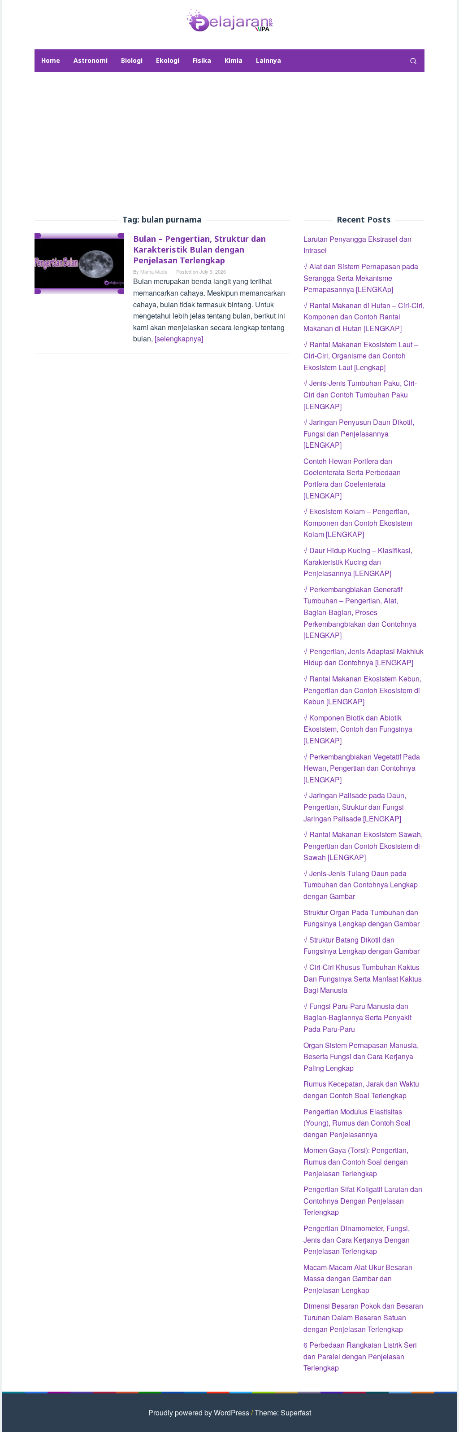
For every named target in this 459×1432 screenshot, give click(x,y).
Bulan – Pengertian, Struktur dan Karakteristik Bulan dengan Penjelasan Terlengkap (199, 249)
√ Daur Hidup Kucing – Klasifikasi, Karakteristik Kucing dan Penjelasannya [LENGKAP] (357, 561)
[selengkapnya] (179, 338)
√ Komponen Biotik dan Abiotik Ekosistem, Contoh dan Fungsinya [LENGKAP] (357, 729)
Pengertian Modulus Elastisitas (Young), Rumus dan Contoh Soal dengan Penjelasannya (357, 1122)
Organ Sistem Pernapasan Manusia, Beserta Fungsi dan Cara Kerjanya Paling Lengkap (361, 1056)
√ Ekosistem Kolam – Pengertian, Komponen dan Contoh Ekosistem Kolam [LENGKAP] (357, 522)
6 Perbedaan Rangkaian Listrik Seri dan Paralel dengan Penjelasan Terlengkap (360, 1356)
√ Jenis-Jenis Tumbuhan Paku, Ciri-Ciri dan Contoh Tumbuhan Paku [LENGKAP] (360, 394)
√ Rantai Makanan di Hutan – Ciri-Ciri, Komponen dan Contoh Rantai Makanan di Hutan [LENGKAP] (363, 316)
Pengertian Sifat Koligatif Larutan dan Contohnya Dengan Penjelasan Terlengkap (362, 1200)
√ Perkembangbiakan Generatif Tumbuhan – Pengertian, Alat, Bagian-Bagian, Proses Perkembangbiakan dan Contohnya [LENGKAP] (359, 612)
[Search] (413, 60)
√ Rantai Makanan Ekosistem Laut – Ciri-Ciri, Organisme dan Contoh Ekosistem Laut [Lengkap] (360, 355)
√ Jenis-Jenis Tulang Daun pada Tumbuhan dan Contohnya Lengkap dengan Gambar (360, 884)
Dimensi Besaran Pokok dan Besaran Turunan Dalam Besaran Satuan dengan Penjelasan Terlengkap (363, 1317)
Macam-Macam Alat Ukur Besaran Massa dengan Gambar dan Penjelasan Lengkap (357, 1278)
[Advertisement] (229, 143)
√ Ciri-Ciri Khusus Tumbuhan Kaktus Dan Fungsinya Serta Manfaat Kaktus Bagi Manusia (362, 978)
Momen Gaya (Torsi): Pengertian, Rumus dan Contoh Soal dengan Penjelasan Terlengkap (355, 1161)
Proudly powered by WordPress (198, 1412)
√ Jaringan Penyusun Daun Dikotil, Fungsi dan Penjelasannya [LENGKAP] (358, 433)
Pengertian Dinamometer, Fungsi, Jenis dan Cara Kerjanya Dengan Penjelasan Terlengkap (356, 1239)
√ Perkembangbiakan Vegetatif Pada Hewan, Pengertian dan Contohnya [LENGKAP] (361, 768)
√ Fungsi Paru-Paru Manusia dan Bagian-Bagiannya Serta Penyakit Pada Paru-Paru (357, 1017)
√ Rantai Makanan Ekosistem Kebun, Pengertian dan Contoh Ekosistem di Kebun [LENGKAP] (362, 690)
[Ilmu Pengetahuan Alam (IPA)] (229, 19)
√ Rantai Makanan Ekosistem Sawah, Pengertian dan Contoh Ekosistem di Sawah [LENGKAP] (363, 845)
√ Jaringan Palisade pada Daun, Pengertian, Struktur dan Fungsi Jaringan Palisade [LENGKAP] (354, 806)
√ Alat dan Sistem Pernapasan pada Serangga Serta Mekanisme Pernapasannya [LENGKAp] (360, 277)
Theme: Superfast (283, 1412)
